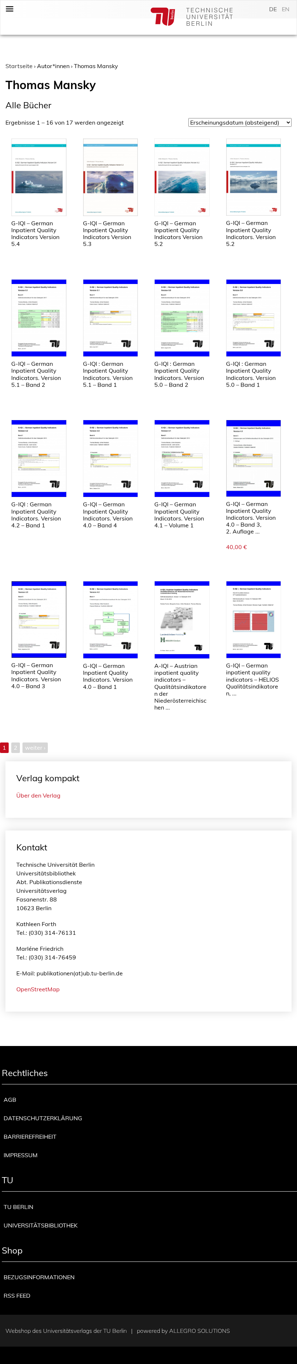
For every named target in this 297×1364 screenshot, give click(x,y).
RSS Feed (17, 1295)
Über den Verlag (38, 795)
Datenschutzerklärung (43, 1118)
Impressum (21, 1155)
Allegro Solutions (199, 1330)
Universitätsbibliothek (41, 1225)
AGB (10, 1099)
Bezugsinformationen (39, 1277)
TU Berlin (18, 1206)
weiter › (35, 747)
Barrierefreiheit (30, 1136)
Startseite (19, 66)
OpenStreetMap (38, 989)
